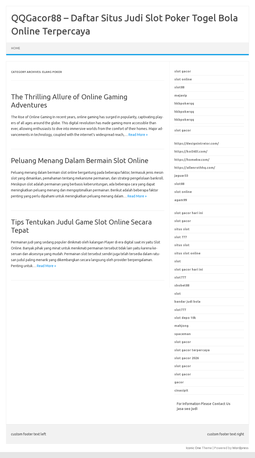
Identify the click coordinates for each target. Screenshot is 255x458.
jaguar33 (181, 175)
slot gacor (182, 71)
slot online (183, 79)
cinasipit (181, 390)
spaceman (182, 334)
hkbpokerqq (184, 103)
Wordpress (240, 448)
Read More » (138, 135)
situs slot (182, 229)
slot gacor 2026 (186, 358)
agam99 (180, 200)
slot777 (180, 277)
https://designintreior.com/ (196, 143)
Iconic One (193, 448)
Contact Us (221, 404)
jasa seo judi (187, 409)
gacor (179, 382)
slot (177, 261)
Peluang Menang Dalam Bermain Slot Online (79, 160)
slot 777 (180, 237)
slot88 (179, 87)
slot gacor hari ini (188, 213)
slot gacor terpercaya (192, 350)
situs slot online (187, 253)
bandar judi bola (187, 301)
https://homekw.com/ (191, 159)
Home (15, 48)
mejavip (180, 95)
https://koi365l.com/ (190, 151)
